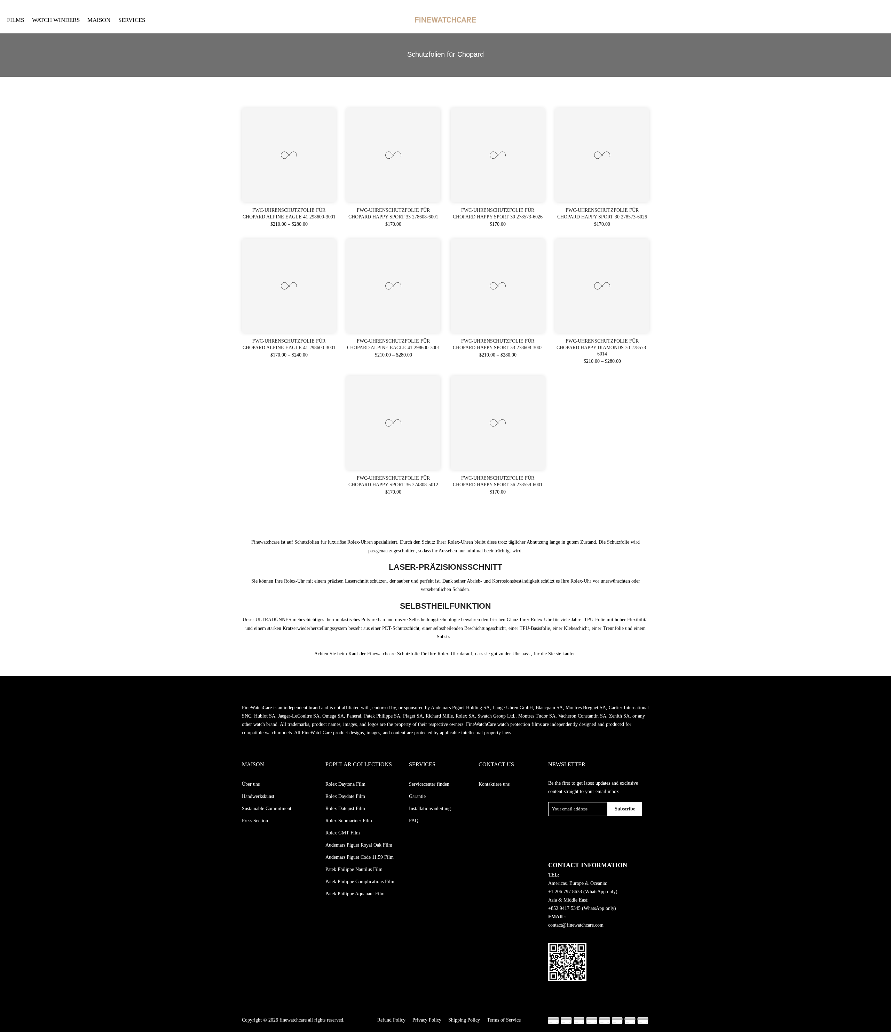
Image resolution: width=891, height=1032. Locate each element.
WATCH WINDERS (56, 20)
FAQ (413, 820)
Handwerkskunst (258, 796)
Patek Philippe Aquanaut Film (355, 893)
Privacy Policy (426, 1020)
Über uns (251, 784)
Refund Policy (391, 1020)
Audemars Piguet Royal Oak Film (358, 845)
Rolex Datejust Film (345, 808)
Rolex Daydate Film (345, 796)
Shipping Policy (464, 1020)
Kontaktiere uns (494, 784)
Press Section (255, 820)
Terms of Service (504, 1020)
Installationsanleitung (430, 808)
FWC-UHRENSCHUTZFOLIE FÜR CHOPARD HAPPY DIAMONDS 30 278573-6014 (602, 347)
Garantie (417, 796)
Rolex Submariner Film (348, 820)
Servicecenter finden (429, 784)
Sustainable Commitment (266, 808)
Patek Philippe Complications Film (359, 881)
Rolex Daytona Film (345, 784)
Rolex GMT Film (342, 832)
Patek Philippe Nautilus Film (354, 869)
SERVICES (131, 20)
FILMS (15, 20)
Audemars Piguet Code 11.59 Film (359, 857)
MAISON (98, 20)
